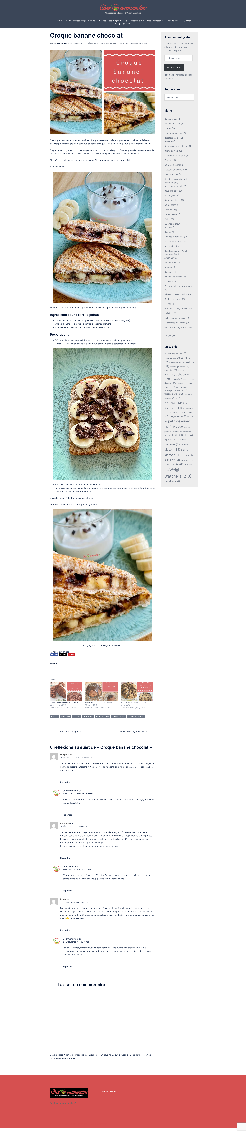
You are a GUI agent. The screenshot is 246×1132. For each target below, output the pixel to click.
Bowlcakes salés (172, 123)
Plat (178, 427)
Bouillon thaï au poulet (70, 731)
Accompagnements (173, 186)
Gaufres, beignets (172, 299)
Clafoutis (168, 281)
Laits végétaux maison (175, 318)
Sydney (103, 1124)
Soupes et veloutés (173, 241)
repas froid (172, 439)
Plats (166, 219)
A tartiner (169, 258)
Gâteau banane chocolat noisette (64, 702)
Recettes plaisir (137, 21)
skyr (174, 459)
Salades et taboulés (173, 236)
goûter (77, 717)
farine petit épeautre (175, 390)
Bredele (168, 141)
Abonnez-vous (174, 67)
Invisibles (168, 313)
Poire (187, 427)
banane (54, 717)
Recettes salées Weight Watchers (113, 21)
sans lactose (119, 717)
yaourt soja (172, 481)
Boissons (168, 272)
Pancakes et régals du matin (178, 327)
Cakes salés (170, 205)
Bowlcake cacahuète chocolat (133, 702)
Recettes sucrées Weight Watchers (80, 21)
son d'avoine (187, 460)
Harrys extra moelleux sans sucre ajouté (109, 320)
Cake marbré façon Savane (132, 731)
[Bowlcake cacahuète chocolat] (137, 691)
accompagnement (176, 353)
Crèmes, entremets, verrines (178, 286)
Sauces (167, 335)
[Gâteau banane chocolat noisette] (66, 691)
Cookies (168, 160)
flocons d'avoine (174, 394)
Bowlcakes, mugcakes (175, 276)
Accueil (58, 21)
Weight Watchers (136, 717)
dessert (170, 383)
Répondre (65, 782)
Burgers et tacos (172, 200)
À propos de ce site (123, 24)
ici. (96, 504)
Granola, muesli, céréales (176, 308)
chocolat (65, 717)
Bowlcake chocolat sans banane (98, 702)
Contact (187, 21)
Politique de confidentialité (63, 1103)
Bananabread (170, 119)
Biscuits (168, 267)
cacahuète (175, 363)
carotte (181, 370)
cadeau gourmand (179, 366)
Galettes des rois (172, 165)
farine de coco (182, 387)
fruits (179, 398)
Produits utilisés (173, 21)
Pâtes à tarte (170, 214)
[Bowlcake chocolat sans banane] (101, 691)
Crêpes (167, 128)
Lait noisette (174, 413)
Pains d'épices (171, 174)
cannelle (170, 370)
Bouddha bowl (171, 190)
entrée (182, 383)
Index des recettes (155, 21)
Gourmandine (60, 43)
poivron (168, 432)
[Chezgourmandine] (123, 9)
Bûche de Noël (171, 150)
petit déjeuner (102, 717)
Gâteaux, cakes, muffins (100, 43)
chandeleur (170, 375)
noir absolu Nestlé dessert (92, 327)
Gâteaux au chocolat (174, 169)
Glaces (167, 303)
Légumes (178, 416)
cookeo (176, 379)
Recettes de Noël (182, 435)
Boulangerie (170, 195)
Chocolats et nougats (174, 155)
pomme (178, 431)
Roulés (167, 232)
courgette (188, 379)
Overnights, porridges (174, 322)
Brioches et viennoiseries (176, 146)
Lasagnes (168, 209)
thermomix (174, 464)
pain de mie (88, 717)
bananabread (172, 358)
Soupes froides (171, 246)
